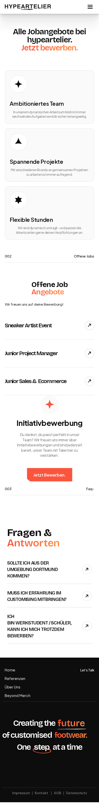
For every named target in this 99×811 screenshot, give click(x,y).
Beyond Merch (17, 695)
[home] (28, 6)
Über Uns (12, 687)
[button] (90, 7)
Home (10, 670)
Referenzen (15, 678)
